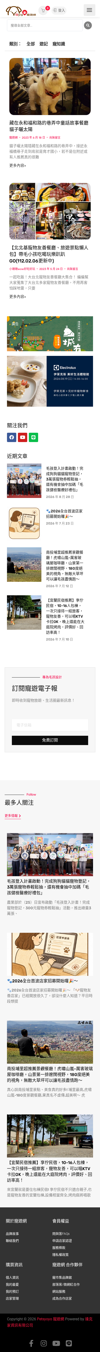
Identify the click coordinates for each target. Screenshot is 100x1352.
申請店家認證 (62, 1241)
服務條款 (58, 1248)
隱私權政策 (60, 1255)
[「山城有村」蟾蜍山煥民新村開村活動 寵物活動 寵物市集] (50, 341)
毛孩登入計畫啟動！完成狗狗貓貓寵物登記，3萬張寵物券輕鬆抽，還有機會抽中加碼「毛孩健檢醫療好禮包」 (64, 479)
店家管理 (12, 1298)
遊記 (44, 43)
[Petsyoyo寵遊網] (20, 11)
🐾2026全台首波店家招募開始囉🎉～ (42, 981)
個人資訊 (12, 1277)
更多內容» (17, 165)
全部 (31, 43)
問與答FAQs (61, 1234)
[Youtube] (56, 1343)
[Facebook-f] (31, 1343)
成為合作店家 (62, 1298)
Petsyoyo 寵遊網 (50, 1319)
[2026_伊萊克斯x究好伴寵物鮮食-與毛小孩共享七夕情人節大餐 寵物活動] (50, 381)
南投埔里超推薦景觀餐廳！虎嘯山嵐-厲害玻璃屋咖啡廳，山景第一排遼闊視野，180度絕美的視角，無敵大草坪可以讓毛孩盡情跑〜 (50, 1074)
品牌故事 (12, 1234)
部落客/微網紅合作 (66, 1284)
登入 (61, 10)
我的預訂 (12, 1291)
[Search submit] (88, 25)
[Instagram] (43, 1343)
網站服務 (58, 1291)
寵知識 (59, 43)
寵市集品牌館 (62, 1277)
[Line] (69, 1343)
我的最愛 (12, 1284)
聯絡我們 (12, 1241)
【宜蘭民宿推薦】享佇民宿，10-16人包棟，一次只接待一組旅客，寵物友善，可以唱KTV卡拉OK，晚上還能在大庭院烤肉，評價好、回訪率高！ (65, 616)
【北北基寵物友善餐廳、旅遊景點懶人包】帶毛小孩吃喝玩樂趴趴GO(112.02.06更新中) (48, 254)
